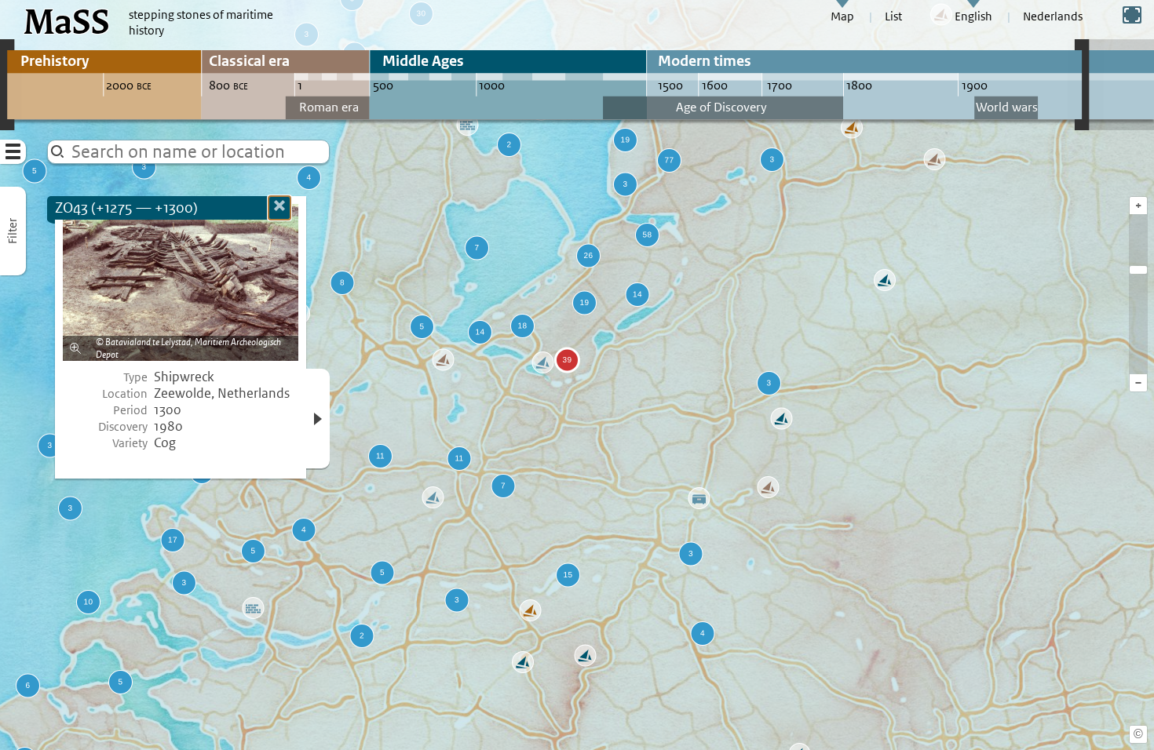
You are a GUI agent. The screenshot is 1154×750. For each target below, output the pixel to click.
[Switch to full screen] (1132, 15)
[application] (577, 375)
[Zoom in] (1138, 270)
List (893, 16)
